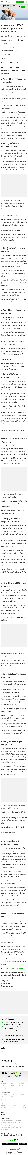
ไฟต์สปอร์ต (3, 1107)
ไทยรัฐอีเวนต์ (4, 1114)
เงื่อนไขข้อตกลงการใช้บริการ (7, 1125)
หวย (21, 1096)
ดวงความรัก (21, 1066)
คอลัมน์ (21, 1094)
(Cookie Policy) (6, 8)
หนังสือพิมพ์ (13, 1094)
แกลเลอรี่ (3, 1109)
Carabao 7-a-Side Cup (16, 1109)
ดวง (15, 21)
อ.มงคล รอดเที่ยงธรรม (6, 1063)
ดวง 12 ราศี (4, 1066)
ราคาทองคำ (21, 1087)
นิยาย (2, 1098)
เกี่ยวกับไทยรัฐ (16, 1120)
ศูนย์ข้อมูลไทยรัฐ (4, 1122)
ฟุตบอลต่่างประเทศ (5, 1105)
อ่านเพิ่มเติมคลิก (12, 6)
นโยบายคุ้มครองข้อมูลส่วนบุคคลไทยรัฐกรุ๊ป (10, 1124)
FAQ (10, 1122)
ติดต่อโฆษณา (22, 1125)
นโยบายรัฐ (13, 1085)
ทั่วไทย (12, 1083)
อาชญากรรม (4, 1087)
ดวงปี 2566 (19, 1063)
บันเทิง (2, 1096)
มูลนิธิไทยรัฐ (23, 1120)
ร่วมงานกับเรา (9, 1120)
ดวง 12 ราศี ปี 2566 (13, 1066)
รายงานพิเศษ (4, 1094)
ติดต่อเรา (16, 1125)
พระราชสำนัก (4, 1083)
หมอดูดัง (19, 21)
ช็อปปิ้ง (3, 1112)
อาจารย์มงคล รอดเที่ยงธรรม (15, 968)
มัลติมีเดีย (13, 1099)
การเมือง (3, 1085)
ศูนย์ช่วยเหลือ (15, 1122)
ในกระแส (21, 1083)
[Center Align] (26, 6)
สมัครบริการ (20, 2)
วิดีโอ (12, 1098)
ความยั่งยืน (3, 1088)
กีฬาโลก (12, 1107)
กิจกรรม (3, 1120)
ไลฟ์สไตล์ (3, 1099)
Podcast (22, 1098)
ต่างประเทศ (21, 1085)
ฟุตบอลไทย (13, 1105)
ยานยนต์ (12, 1087)
